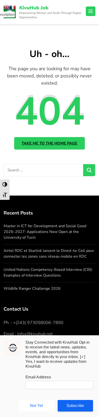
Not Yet (36, 406)
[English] (7, 7)
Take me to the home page (49, 143)
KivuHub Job (33, 8)
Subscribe (75, 406)
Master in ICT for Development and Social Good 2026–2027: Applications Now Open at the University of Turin (45, 231)
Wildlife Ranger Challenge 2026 (32, 288)
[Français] (13, 7)
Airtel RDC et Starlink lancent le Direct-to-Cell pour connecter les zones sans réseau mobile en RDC (49, 253)
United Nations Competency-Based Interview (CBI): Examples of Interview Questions (48, 272)
